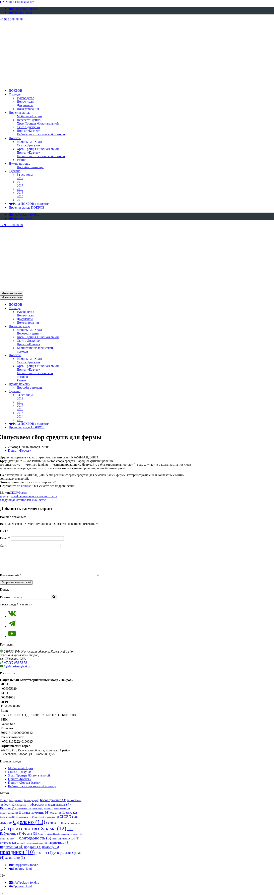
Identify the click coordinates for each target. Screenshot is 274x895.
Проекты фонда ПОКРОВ (27, 207)
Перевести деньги (29, 120)
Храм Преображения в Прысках (64, 834)
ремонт (44, 852)
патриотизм (59, 842)
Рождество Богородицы (45, 817)
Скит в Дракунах (28, 127)
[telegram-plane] (12, 626)
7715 (4, 800)
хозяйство (15, 858)
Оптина (55, 813)
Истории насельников (50, 804)
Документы (25, 105)
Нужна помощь (34, 812)
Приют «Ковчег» (28, 130)
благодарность (35, 838)
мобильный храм (37, 843)
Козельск (37, 809)
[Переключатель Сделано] (70, 391)
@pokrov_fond (22, 12)
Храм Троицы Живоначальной (38, 123)
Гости (10, 804)
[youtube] (12, 636)
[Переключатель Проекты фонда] (70, 326)
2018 (20, 181)
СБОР (14, 492)
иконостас (70, 838)
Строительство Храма (35, 828)
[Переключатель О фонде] (70, 308)
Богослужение (53, 800)
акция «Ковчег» (9, 839)
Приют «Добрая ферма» (24, 782)
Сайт (3, 545)
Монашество (62, 809)
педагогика (11, 847)
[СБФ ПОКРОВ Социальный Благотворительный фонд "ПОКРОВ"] (102, 83)
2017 (20, 185)
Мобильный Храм (29, 116)
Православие (23, 817)
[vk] (12, 616)
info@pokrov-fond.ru (25, 8)
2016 (20, 189)
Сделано (29, 822)
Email (5, 538)
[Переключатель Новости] (70, 355)
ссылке (26, 486)
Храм (42, 834)
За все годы (25, 174)
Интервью (22, 805)
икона (56, 839)
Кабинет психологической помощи (41, 134)
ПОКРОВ (15, 90)
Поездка (69, 812)
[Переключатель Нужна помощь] (70, 384)
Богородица (31, 800)
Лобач (48, 809)
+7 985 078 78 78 (11, 19)
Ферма (22, 492)
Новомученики (9, 813)
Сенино (53, 822)
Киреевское (23, 809)
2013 (20, 200)
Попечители (25, 101)
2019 (20, 178)
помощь (50, 847)
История (8, 808)
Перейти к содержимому (17, 1)
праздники (17, 852)
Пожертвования (28, 108)
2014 (20, 196)
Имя (4, 530)
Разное (21, 159)
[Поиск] (54, 597)
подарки (32, 847)
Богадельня (16, 800)
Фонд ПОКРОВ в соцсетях (30, 203)
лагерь (21, 843)
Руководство (25, 98)
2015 (20, 192)
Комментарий (10, 575)
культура (8, 842)
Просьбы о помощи (30, 167)
